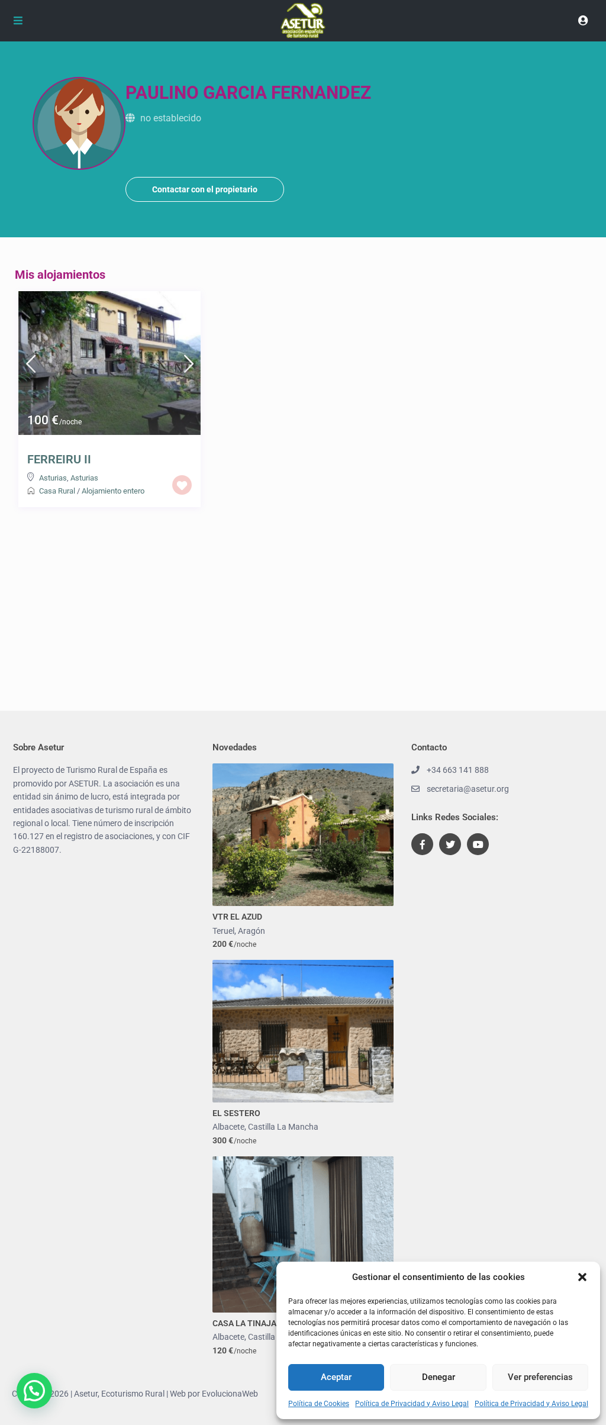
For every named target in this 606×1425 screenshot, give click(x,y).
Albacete (228, 1126)
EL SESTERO (236, 1113)
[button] (582, 1277)
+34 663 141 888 (458, 770)
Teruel (223, 931)
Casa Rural (57, 490)
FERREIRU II (59, 459)
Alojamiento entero (113, 490)
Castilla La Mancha (283, 1126)
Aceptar (336, 1377)
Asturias (53, 477)
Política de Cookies (318, 1404)
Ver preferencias (540, 1377)
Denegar (438, 1377)
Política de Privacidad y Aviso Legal (412, 1404)
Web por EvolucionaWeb (214, 1393)
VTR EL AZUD (237, 916)
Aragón (251, 931)
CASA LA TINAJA (244, 1323)
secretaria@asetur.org (468, 789)
